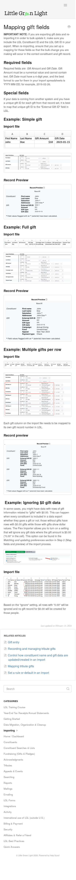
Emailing (8, 794)
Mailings (8, 788)
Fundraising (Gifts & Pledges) (19, 753)
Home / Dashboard (14, 736)
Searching (9, 777)
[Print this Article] (69, 27)
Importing (10, 730)
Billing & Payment (13, 823)
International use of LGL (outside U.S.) (24, 817)
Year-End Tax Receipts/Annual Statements (26, 713)
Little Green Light (25, 855)
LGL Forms (9, 800)
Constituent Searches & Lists (19, 748)
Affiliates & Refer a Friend (17, 835)
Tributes (8, 765)
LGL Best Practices (14, 841)
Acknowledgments (13, 759)
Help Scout (54, 855)
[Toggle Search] (67, 688)
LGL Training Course (14, 707)
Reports (8, 783)
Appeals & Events (13, 771)
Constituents (10, 742)
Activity (8, 812)
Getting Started (12, 719)
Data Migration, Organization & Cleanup (25, 724)
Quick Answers (12, 847)
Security (8, 829)
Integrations (10, 806)
